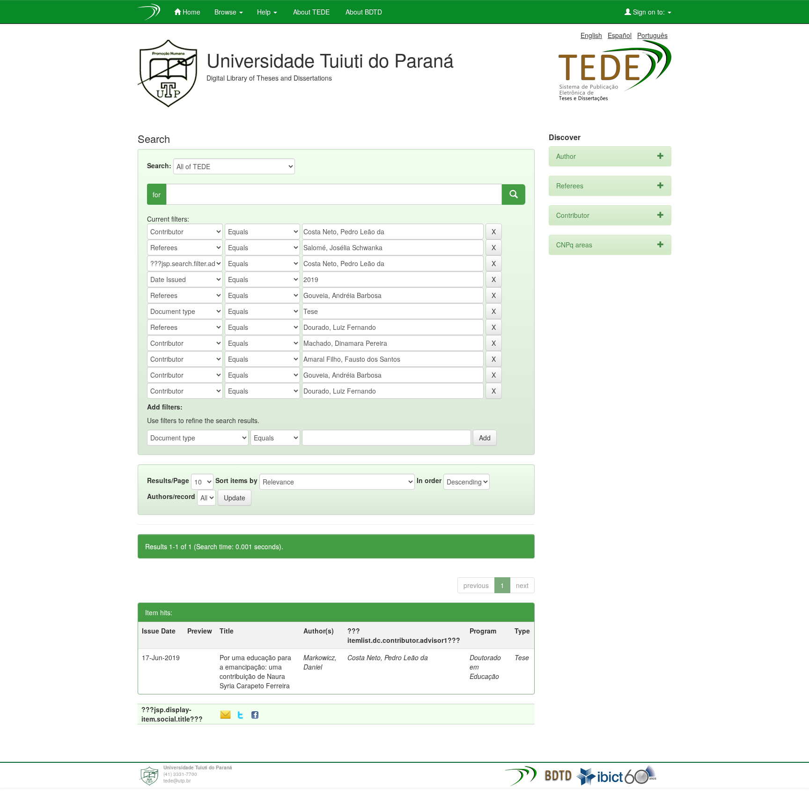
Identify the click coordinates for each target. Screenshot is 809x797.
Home (190, 11)
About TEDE (310, 11)
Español (620, 35)
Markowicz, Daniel (320, 662)
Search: (159, 165)
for (157, 194)
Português (652, 35)
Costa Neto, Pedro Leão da (387, 657)
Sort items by (236, 480)
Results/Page (168, 480)
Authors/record (171, 496)
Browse (226, 11)
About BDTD (363, 11)
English (591, 35)
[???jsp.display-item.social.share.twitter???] (240, 715)
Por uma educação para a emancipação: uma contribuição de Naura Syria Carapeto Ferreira (255, 671)
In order (429, 480)
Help (264, 11)
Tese (522, 657)
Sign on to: (649, 11)
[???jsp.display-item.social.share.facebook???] (257, 715)
